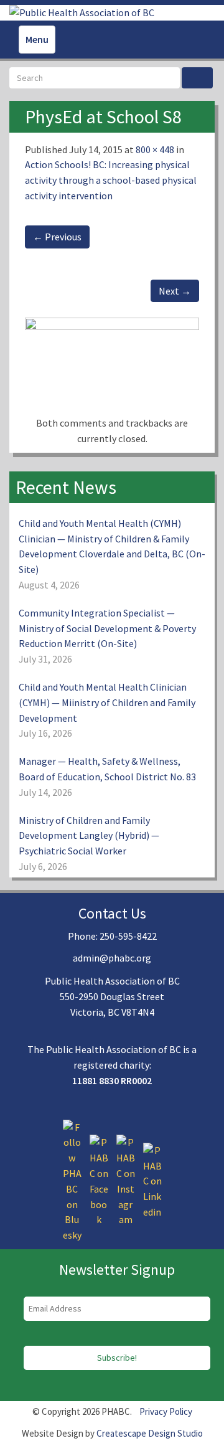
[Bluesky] (72, 1180)
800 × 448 (155, 149)
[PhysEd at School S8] (112, 365)
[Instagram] (125, 1180)
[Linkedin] (152, 1180)
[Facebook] (99, 1180)
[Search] (197, 77)
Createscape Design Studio (149, 1433)
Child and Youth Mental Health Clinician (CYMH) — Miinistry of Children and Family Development (107, 702)
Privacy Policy (165, 1411)
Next (175, 291)
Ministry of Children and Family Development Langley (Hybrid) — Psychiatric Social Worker (89, 836)
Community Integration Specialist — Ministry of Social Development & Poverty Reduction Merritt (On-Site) (107, 628)
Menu (37, 39)
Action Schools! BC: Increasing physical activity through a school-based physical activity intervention (111, 180)
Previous (57, 236)
